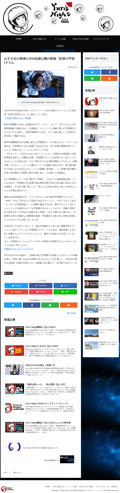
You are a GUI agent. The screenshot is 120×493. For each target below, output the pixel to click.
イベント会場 (72, 486)
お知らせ (9, 273)
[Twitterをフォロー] (13, 305)
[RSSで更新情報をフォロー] (69, 305)
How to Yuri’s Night (86, 486)
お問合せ (114, 486)
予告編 (27, 118)
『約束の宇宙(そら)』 (14, 118)
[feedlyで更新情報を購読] (50, 305)
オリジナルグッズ (102, 486)
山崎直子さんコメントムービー (19, 249)
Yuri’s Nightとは (58, 486)
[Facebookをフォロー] (31, 305)
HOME (47, 486)
